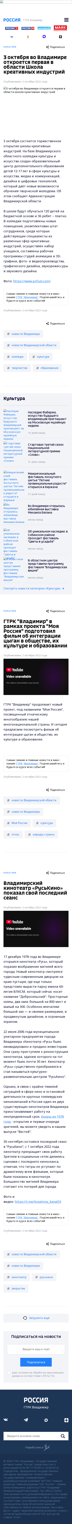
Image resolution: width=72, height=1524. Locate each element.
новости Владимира (26, 334)
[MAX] (44, 35)
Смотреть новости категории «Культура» (32, 588)
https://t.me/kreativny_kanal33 (38, 1202)
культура (43, 357)
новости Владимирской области (34, 345)
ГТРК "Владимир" (27, 297)
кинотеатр (19, 1277)
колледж (18, 357)
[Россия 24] (27, 29)
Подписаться (36, 1362)
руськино (46, 1277)
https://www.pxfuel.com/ (32, 281)
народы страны (44, 834)
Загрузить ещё (39, 1318)
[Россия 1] (11, 29)
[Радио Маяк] (60, 30)
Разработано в (34, 1447)
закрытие (18, 1288)
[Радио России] (44, 29)
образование (49, 368)
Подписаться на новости (36, 1337)
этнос (15, 834)
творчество (19, 368)
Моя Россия (19, 823)
